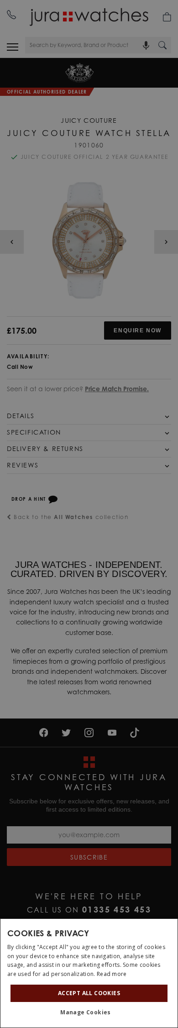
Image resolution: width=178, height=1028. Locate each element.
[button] (89, 1012)
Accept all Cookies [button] (89, 993)
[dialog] (89, 973)
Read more (112, 974)
